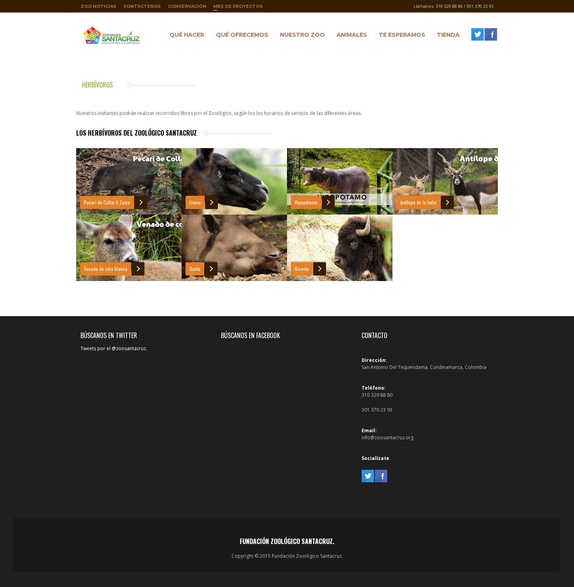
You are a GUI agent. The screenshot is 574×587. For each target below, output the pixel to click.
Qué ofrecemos (240, 36)
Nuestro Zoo (300, 36)
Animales (350, 36)
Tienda (446, 36)
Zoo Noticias (98, 6)
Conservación (187, 6)
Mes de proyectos (238, 8)
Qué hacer (185, 36)
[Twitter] (477, 34)
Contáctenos (142, 6)
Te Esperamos (400, 36)
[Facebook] (491, 34)
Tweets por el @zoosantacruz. (113, 348)
